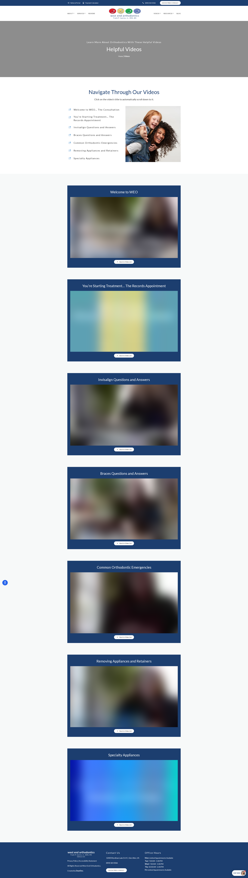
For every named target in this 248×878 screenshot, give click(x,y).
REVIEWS (91, 13)
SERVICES (80, 13)
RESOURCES (168, 13)
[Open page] (85, 854)
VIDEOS (156, 13)
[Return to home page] (125, 13)
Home (120, 56)
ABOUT (70, 13)
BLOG (179, 13)
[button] (73, 3)
